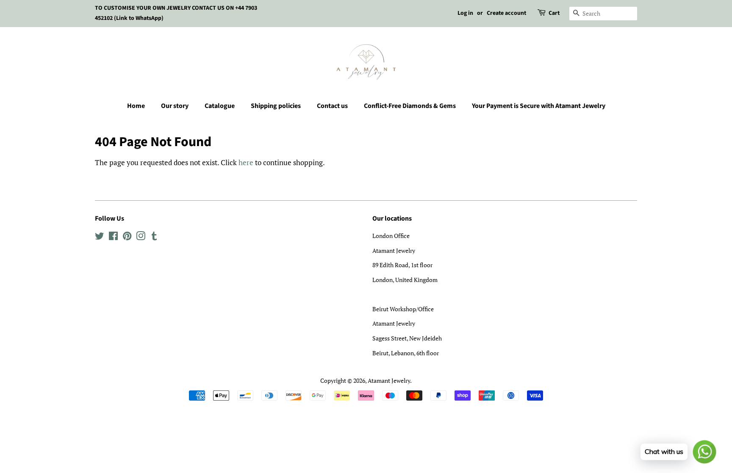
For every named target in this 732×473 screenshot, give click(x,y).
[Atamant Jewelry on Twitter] (99, 237)
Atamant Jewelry (389, 380)
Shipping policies (276, 106)
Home (136, 106)
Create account (506, 13)
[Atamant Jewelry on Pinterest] (127, 237)
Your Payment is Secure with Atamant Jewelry (538, 106)
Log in (465, 13)
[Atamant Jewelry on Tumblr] (154, 237)
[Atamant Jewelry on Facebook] (113, 237)
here (245, 162)
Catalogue (220, 106)
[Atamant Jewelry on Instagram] (140, 237)
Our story (175, 106)
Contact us (332, 106)
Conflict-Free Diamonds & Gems (410, 106)
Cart (554, 13)
